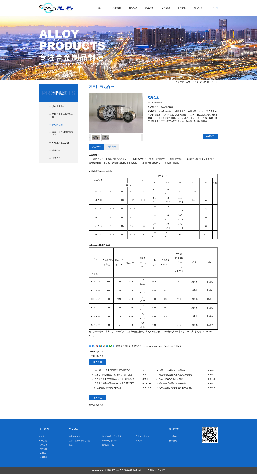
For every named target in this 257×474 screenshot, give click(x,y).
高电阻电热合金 (210, 82)
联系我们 (182, 8)
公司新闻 (173, 436)
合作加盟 (166, 8)
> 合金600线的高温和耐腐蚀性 (170, 379)
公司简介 (43, 436)
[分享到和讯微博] (97, 346)
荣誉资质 (43, 449)
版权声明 (128, 470)
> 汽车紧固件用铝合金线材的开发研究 (174, 388)
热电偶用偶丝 (58, 106)
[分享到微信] (110, 346)
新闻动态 (133, 8)
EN (212, 8)
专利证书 (43, 445)
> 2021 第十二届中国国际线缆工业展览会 (111, 370)
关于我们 (116, 8)
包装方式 (56, 158)
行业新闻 (173, 440)
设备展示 (43, 453)
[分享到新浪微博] (104, 346)
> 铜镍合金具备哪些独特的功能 (171, 383)
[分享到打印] (114, 346)
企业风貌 (43, 457)
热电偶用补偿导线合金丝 (62, 115)
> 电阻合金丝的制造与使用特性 (171, 370)
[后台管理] (161, 470)
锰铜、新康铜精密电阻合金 (62, 133)
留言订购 (198, 8)
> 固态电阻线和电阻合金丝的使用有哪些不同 (113, 383)
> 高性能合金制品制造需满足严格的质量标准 (113, 379)
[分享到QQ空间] (100, 346)
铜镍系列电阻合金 (60, 143)
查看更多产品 (108, 445)
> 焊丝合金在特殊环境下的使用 (107, 388)
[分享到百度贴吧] (93, 346)
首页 (100, 8)
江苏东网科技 (149, 470)
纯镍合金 (56, 150)
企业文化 (43, 440)
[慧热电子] (56, 12)
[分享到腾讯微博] (107, 346)
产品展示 (149, 8)
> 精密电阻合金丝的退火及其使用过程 (174, 375)
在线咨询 (210, 136)
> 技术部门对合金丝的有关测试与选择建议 (112, 375)
